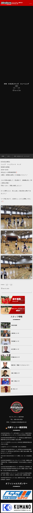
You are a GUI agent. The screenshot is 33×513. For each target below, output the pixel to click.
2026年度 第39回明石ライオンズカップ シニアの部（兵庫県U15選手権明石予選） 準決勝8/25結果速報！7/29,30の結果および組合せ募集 (16, 462)
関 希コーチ (14, 389)
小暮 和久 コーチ (15, 333)
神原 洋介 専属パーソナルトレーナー (20, 365)
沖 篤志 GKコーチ (15, 357)
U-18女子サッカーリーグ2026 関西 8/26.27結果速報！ (14, 446)
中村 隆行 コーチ (15, 341)
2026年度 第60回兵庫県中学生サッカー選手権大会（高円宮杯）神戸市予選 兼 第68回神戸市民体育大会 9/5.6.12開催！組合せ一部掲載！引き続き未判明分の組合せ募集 (16, 468)
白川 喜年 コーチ (15, 349)
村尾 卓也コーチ (15, 381)
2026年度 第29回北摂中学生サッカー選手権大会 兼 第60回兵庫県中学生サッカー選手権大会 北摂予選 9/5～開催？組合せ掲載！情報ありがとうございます (16, 451)
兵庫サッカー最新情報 (17, 427)
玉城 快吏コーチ (15, 373)
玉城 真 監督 (14, 325)
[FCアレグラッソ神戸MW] (12, 3)
